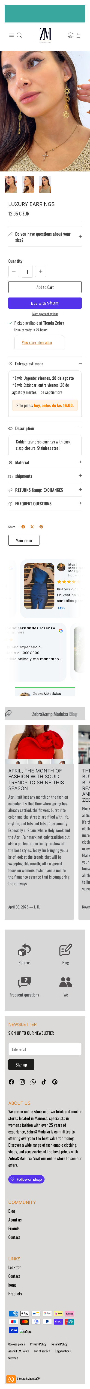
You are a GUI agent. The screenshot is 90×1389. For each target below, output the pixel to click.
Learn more (45, 17)
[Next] (78, 13)
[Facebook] (11, 1082)
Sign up (21, 1065)
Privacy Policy (38, 1344)
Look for (14, 1267)
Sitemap (13, 1357)
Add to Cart (45, 287)
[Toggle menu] (11, 35)
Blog (11, 1211)
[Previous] (11, 13)
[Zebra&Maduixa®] (45, 35)
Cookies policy (16, 1344)
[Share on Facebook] (23, 527)
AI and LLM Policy (18, 1350)
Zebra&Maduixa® (29, 1378)
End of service (42, 1350)
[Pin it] (41, 527)
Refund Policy (59, 1344)
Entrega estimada (29, 364)
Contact (14, 1237)
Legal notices (63, 1350)
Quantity (15, 261)
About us (15, 1220)
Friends (13, 1228)
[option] (45, 111)
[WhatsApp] (33, 1082)
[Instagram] (22, 1082)
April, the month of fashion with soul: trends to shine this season (36, 779)
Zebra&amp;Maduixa (50, 713)
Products (15, 1294)
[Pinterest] (54, 1082)
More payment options (45, 314)
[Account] (68, 35)
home (12, 1285)
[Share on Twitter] (32, 527)
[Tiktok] (44, 1082)
